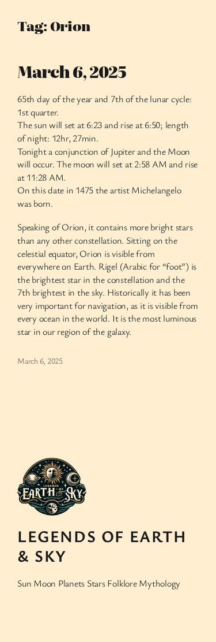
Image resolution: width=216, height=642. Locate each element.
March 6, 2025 (72, 71)
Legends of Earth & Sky (102, 545)
